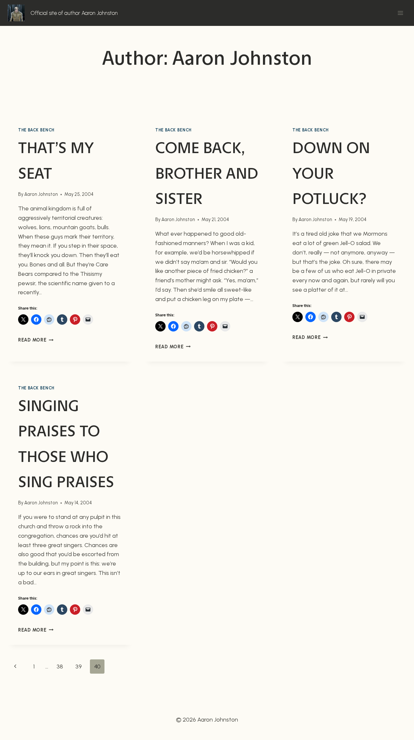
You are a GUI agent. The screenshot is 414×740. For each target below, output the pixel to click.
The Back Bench (36, 130)
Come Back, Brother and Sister (206, 173)
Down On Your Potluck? (331, 173)
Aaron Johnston (41, 194)
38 (60, 666)
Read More (35, 340)
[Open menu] (400, 13)
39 (78, 666)
